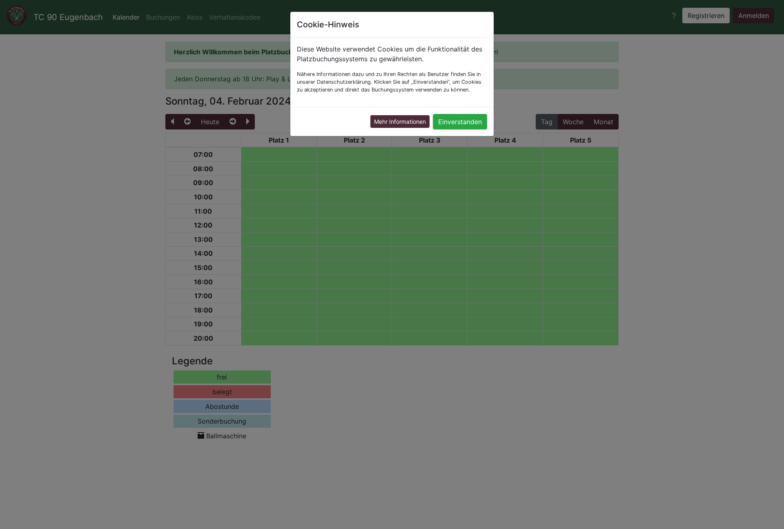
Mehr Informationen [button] (400, 121)
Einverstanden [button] (460, 122)
